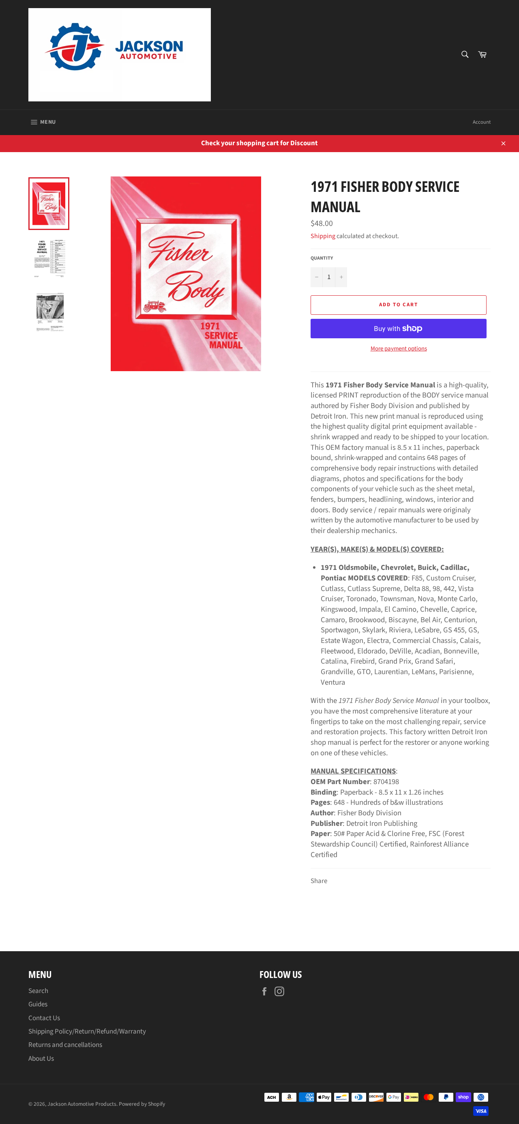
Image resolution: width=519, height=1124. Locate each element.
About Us (41, 1059)
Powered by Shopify (142, 1104)
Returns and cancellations (65, 1045)
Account (482, 122)
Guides (37, 1004)
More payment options (399, 349)
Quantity (322, 258)
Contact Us (44, 1018)
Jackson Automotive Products (81, 1104)
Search (38, 991)
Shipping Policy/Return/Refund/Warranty (87, 1031)
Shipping (323, 236)
